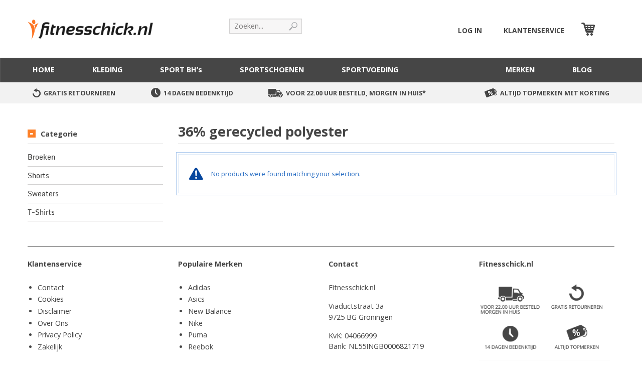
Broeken (41, 157)
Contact (51, 287)
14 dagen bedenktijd (198, 93)
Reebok (200, 346)
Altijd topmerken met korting (554, 93)
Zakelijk (50, 346)
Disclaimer (55, 311)
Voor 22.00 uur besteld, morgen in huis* (356, 93)
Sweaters (43, 193)
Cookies (51, 299)
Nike (195, 323)
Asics (196, 299)
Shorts (38, 175)
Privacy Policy (60, 334)
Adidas (199, 287)
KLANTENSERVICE (534, 30)
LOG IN (470, 30)
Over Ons (53, 323)
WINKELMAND (605, 30)
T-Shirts (41, 212)
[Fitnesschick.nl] (95, 25)
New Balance (209, 311)
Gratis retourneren (79, 93)
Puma (197, 334)
